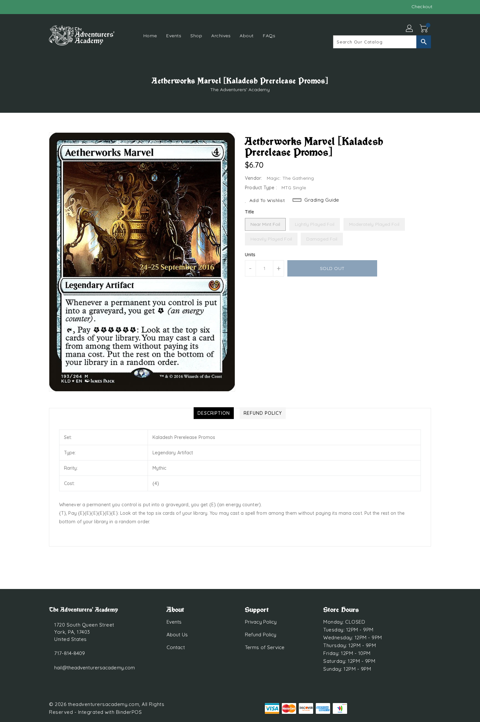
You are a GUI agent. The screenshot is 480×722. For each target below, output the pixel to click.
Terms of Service (265, 647)
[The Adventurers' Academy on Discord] (52, 6)
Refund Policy (260, 634)
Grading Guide (321, 200)
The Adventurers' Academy (239, 89)
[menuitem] (150, 35)
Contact (176, 647)
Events (174, 622)
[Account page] (409, 28)
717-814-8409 (69, 653)
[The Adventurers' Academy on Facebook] (40, 6)
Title (249, 212)
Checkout (421, 6)
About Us (177, 634)
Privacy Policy (261, 622)
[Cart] (424, 28)
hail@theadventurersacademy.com (94, 667)
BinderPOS (129, 712)
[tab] (214, 413)
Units (250, 254)
